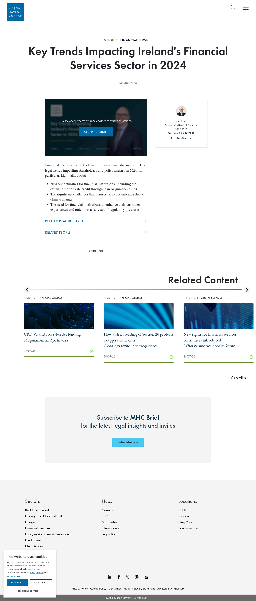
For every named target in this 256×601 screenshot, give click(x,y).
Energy (30, 522)
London (183, 516)
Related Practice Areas (65, 221)
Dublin (182, 510)
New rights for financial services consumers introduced (210, 340)
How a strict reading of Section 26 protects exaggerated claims (138, 340)
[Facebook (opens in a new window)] (118, 576)
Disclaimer (115, 588)
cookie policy (13, 575)
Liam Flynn (110, 165)
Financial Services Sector (63, 165)
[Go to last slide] (27, 289)
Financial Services (37, 528)
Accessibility (164, 588)
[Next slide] (246, 289)
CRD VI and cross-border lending (52, 337)
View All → (239, 377)
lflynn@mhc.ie (183, 137)
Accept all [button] (17, 582)
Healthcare (33, 540)
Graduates (109, 522)
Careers (107, 510)
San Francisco (188, 528)
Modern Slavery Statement (139, 588)
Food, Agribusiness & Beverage (47, 534)
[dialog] (29, 574)
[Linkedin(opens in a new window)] (109, 576)
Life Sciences (34, 546)
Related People (58, 232)
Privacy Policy (80, 588)
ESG (105, 516)
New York (185, 522)
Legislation (109, 534)
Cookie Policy (98, 588)
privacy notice (36, 572)
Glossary (179, 588)
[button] (29, 591)
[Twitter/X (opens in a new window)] (127, 576)
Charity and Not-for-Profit (43, 516)
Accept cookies (96, 132)
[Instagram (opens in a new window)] (136, 576)
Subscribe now (128, 442)
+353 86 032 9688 (183, 132)
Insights (110, 40)
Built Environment (37, 510)
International (110, 528)
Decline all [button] (41, 582)
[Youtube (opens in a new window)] (146, 576)
